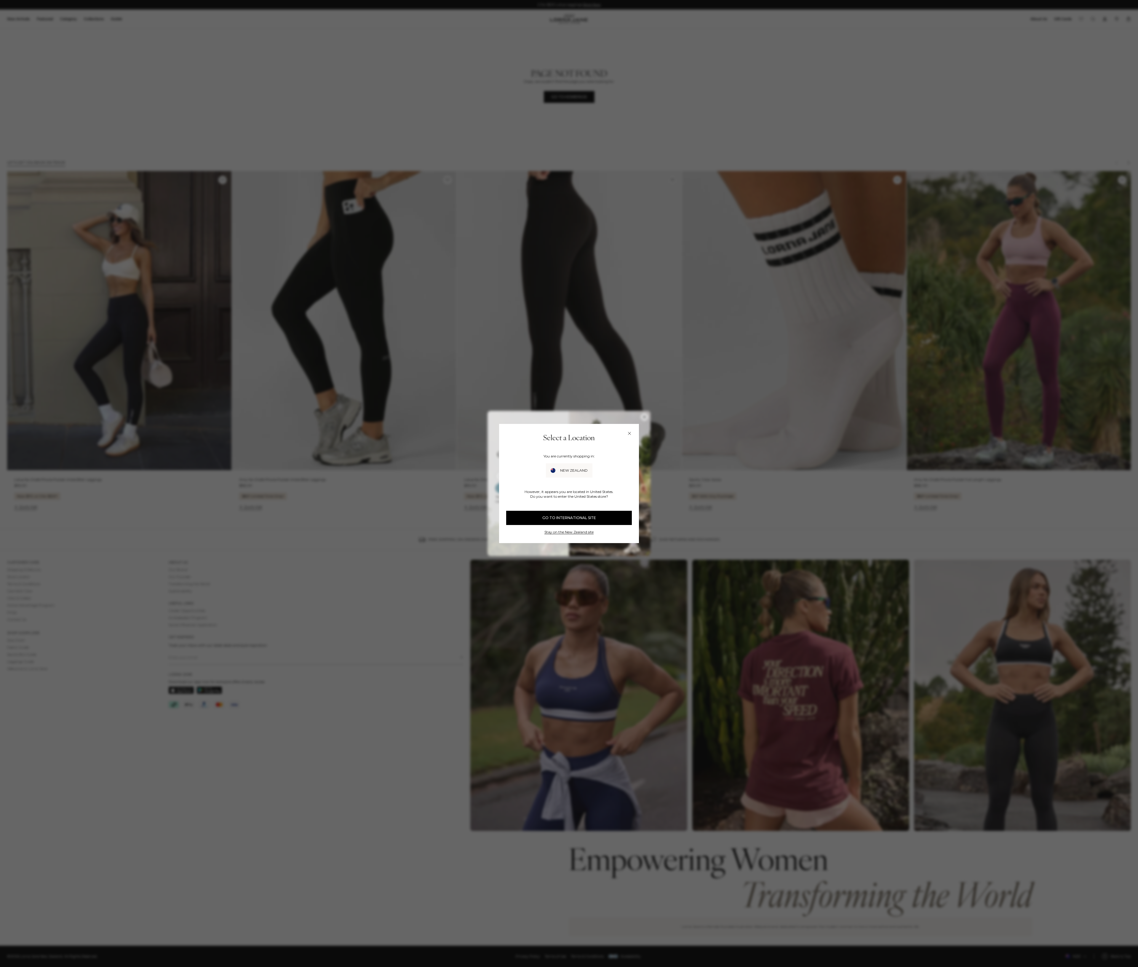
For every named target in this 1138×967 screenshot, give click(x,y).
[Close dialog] (629, 433)
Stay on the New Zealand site (569, 532)
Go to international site (569, 518)
